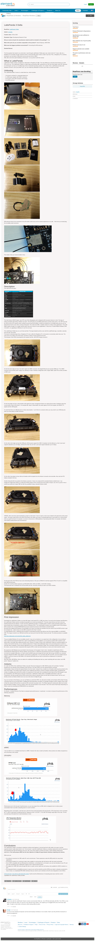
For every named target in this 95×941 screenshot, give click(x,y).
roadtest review (18, 881)
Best (35, 896)
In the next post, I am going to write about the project (16, 873)
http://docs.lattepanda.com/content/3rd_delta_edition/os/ (17, 636)
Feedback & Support (28, 924)
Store (58, 922)
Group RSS (82, 86)
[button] (9, 894)
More (39, 15)
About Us (20, 924)
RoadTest (9, 881)
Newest (39, 896)
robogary (9, 899)
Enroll (75, 76)
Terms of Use (42, 924)
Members (20, 922)
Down (9, 906)
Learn (25, 922)
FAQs (36, 924)
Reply (14, 906)
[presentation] (9, 894)
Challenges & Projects (43, 922)
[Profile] (91, 10)
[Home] (8, 4)
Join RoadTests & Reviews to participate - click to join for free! (47, 938)
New (91, 15)
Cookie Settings (22, 926)
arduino (35, 881)
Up (7, 906)
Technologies (32, 922)
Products (9, 13)
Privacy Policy (50, 924)
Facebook (82, 924)
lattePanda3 (27, 881)
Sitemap (72, 924)
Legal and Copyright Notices (61, 924)
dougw (9, 909)
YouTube (87, 924)
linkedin (85, 924)
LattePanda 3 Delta (14, 29)
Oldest (31, 896)
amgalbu (77, 91)
